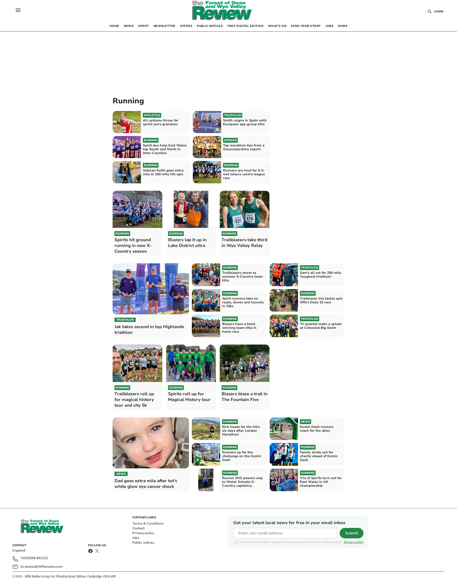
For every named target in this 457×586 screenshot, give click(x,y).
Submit (351, 533)
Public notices (143, 542)
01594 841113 (37, 558)
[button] (18, 10)
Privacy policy (143, 533)
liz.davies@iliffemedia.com (41, 566)
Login (438, 11)
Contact (138, 528)
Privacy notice (353, 542)
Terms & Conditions (148, 523)
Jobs (135, 538)
